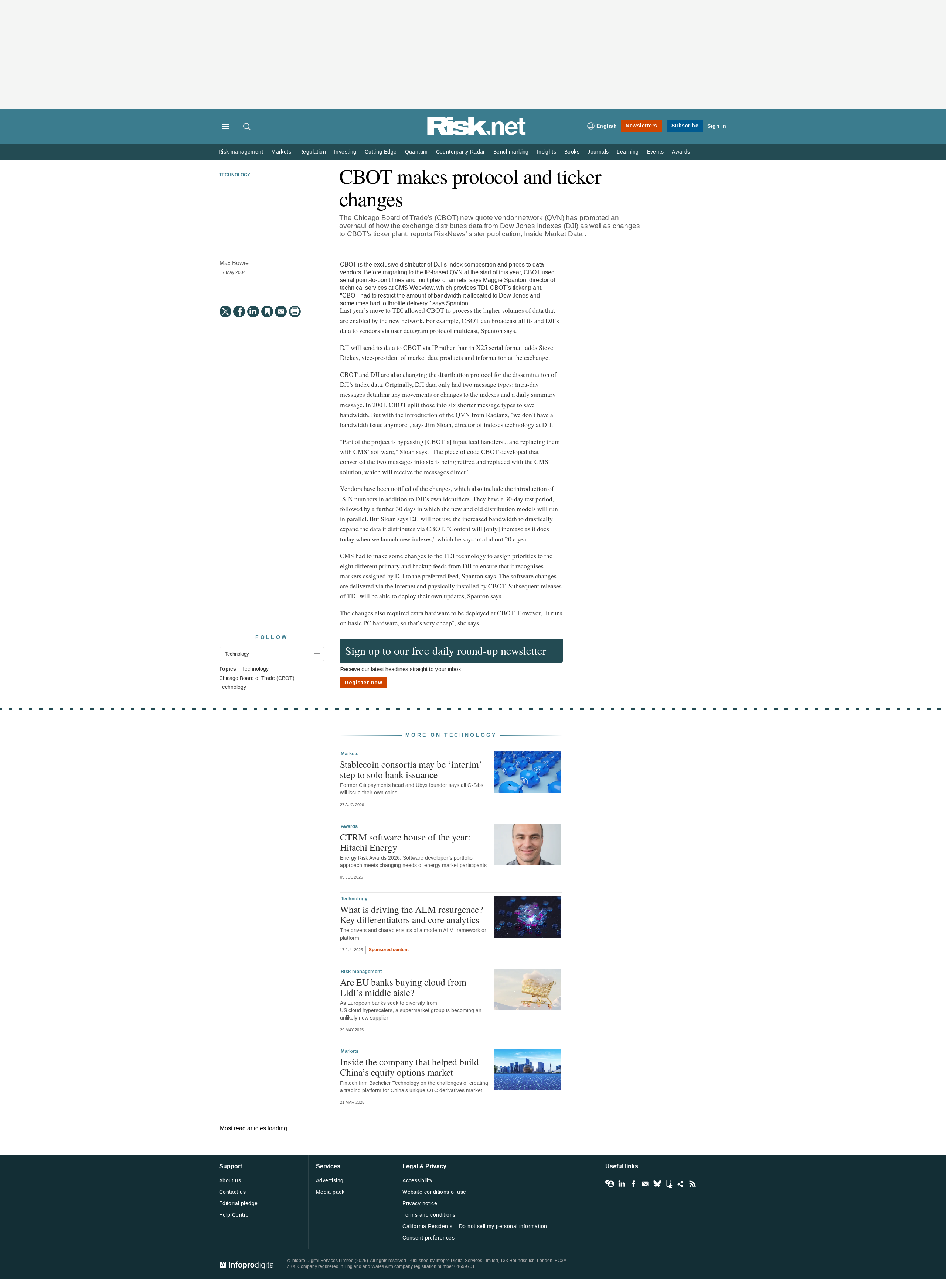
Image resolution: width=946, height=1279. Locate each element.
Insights (546, 152)
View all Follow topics (609, 1183)
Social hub (680, 1183)
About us (230, 1180)
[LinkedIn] (253, 311)
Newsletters (641, 126)
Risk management (240, 152)
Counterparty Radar (460, 152)
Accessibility (417, 1180)
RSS (692, 1183)
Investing (345, 152)
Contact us (232, 1192)
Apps (668, 1183)
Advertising (330, 1180)
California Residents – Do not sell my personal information (474, 1226)
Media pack (330, 1192)
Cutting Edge (381, 152)
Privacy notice (419, 1203)
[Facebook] (239, 311)
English (606, 126)
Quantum (416, 152)
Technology (234, 175)
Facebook (633, 1183)
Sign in (716, 126)
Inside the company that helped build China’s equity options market (409, 1066)
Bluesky (657, 1183)
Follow (271, 637)
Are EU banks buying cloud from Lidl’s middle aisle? (403, 987)
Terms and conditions (428, 1214)
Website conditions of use (434, 1192)
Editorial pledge (238, 1203)
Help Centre (234, 1214)
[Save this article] (267, 311)
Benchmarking (511, 152)
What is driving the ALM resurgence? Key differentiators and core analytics (411, 914)
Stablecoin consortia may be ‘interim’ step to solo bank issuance (411, 769)
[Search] (247, 127)
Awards (681, 152)
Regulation (312, 152)
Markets (281, 152)
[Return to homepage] (477, 134)
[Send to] (281, 311)
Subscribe (685, 126)
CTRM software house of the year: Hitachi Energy (405, 842)
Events (655, 152)
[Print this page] (295, 311)
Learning (628, 152)
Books (571, 152)
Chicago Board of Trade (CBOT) (257, 678)
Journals (598, 152)
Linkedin (621, 1183)
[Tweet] (225, 311)
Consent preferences (428, 1237)
